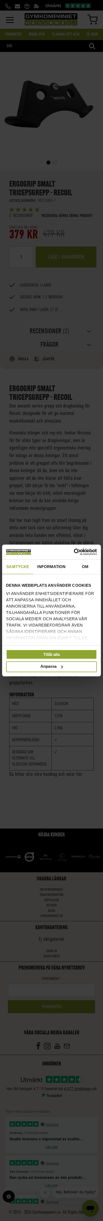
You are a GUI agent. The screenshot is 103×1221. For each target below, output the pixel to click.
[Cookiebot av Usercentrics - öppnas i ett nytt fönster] (74, 552)
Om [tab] (85, 566)
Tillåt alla (51, 654)
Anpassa (48, 666)
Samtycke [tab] (17, 566)
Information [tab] (51, 566)
